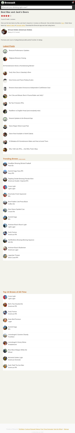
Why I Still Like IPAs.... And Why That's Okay (23, 149)
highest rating (10, 25)
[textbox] (36, 7)
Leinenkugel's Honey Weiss (17, 343)
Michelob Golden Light (15, 359)
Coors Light (12, 187)
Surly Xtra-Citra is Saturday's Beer (20, 72)
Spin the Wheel (58, 429)
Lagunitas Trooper (14, 256)
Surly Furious (12, 233)
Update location (21, 159)
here (62, 23)
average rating (20, 25)
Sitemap (66, 429)
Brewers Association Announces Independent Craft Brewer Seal (29, 87)
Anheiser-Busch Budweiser (17, 249)
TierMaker (22, 429)
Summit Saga (12, 218)
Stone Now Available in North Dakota (21, 133)
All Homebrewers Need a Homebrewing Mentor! (18, 66)
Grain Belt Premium (14, 320)
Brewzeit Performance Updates (19, 50)
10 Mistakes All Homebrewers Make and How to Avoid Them (28, 141)
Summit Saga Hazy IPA (15, 172)
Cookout (27, 429)
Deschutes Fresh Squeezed (17, 195)
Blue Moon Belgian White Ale (17, 351)
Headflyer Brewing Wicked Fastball (19, 164)
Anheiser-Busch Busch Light (17, 226)
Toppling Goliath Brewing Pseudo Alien (20, 180)
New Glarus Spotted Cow (16, 210)
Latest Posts (9, 46)
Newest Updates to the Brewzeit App (21, 118)
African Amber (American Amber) (20, 30)
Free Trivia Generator (47, 429)
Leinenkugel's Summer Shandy (18, 336)
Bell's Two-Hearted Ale (15, 305)
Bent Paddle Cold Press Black (18, 203)
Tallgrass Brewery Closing (17, 58)
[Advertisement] (37, 273)
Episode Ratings (35, 429)
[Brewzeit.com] (8, 3)
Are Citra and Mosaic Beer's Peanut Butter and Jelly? (26, 95)
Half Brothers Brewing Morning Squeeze (21, 241)
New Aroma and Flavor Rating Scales (21, 80)
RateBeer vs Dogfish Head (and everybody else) (24, 110)
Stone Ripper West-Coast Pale (19, 126)
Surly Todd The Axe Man (16, 366)
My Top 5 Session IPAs (16, 103)
